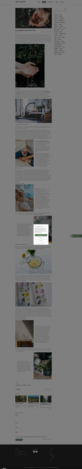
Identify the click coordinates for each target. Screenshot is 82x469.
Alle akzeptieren (41, 235)
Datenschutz (39, 243)
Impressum (43, 243)
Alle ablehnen (41, 237)
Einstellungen (41, 240)
